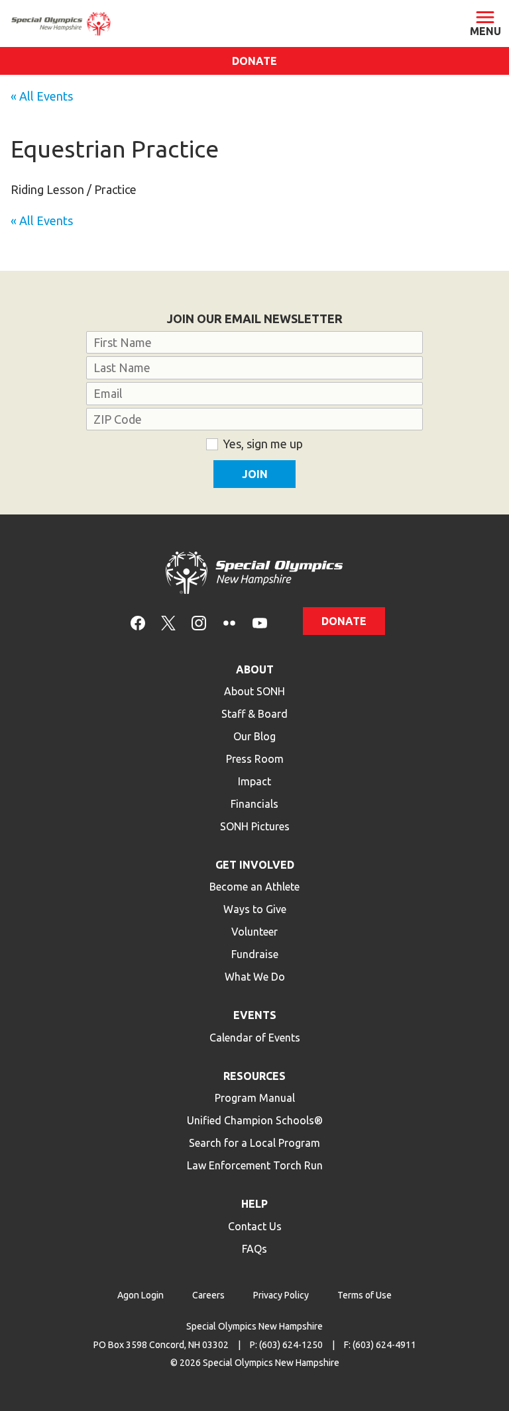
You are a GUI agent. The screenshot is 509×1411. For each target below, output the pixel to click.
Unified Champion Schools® (255, 1120)
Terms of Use (364, 1295)
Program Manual (255, 1098)
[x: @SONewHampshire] (168, 621)
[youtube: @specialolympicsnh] (260, 621)
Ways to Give (254, 909)
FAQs (254, 1249)
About (255, 669)
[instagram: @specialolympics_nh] (199, 621)
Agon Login (140, 1295)
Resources (254, 1076)
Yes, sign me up (263, 443)
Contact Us (255, 1226)
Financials (254, 804)
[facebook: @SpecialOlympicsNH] (138, 621)
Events (254, 1015)
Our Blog (254, 736)
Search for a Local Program (254, 1143)
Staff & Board (254, 714)
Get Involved (254, 865)
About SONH (254, 691)
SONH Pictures (255, 826)
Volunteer (254, 932)
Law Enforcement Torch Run (255, 1165)
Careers (208, 1295)
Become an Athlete (254, 887)
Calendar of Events (254, 1038)
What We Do (255, 977)
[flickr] (229, 621)
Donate (254, 61)
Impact (254, 781)
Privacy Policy (281, 1295)
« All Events (42, 96)
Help (254, 1204)
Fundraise (254, 954)
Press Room (255, 759)
